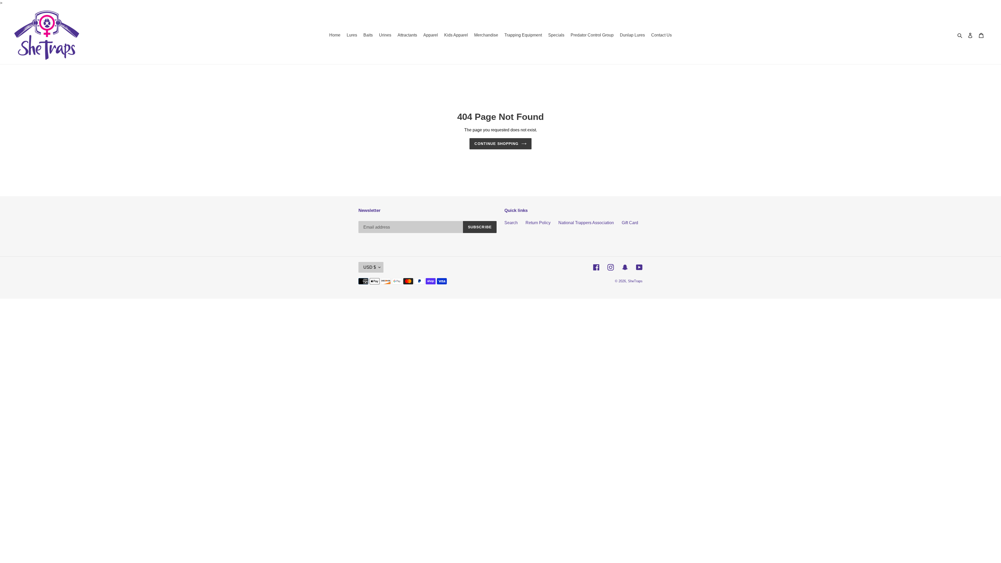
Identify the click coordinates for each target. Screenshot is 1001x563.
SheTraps (635, 281)
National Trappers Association (586, 223)
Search (511, 223)
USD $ (369, 267)
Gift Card (630, 223)
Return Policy (538, 223)
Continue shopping (496, 144)
